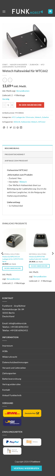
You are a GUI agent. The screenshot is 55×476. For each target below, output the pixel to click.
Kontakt (6, 389)
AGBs (5, 351)
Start (5, 64)
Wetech (38, 117)
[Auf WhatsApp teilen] (4, 127)
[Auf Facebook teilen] (7, 127)
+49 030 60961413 (19, 327)
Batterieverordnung (11, 378)
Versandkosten (22, 91)
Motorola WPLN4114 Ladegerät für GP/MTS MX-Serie (13, 259)
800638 (17, 122)
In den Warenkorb (30, 105)
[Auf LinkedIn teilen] (21, 127)
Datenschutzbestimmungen (15, 362)
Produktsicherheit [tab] (15, 154)
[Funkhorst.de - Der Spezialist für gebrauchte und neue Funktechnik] (27, 11)
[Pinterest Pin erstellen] (17, 127)
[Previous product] (10, 80)
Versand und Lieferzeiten (14, 367)
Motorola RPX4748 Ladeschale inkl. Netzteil (38, 257)
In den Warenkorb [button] (12, 268)
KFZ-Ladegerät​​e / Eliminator (23, 65)
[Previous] (2, 259)
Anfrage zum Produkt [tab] (16, 161)
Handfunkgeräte (18, 64)
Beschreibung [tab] (12, 148)
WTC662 (41, 122)
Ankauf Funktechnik (11, 395)
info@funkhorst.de (17, 323)
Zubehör (34, 64)
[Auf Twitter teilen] (11, 127)
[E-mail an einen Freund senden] (14, 127)
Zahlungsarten (9, 373)
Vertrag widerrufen (11, 384)
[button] (4, 11)
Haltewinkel (25, 122)
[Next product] (5, 80)
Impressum (7, 345)
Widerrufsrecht (9, 356)
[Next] (52, 259)
